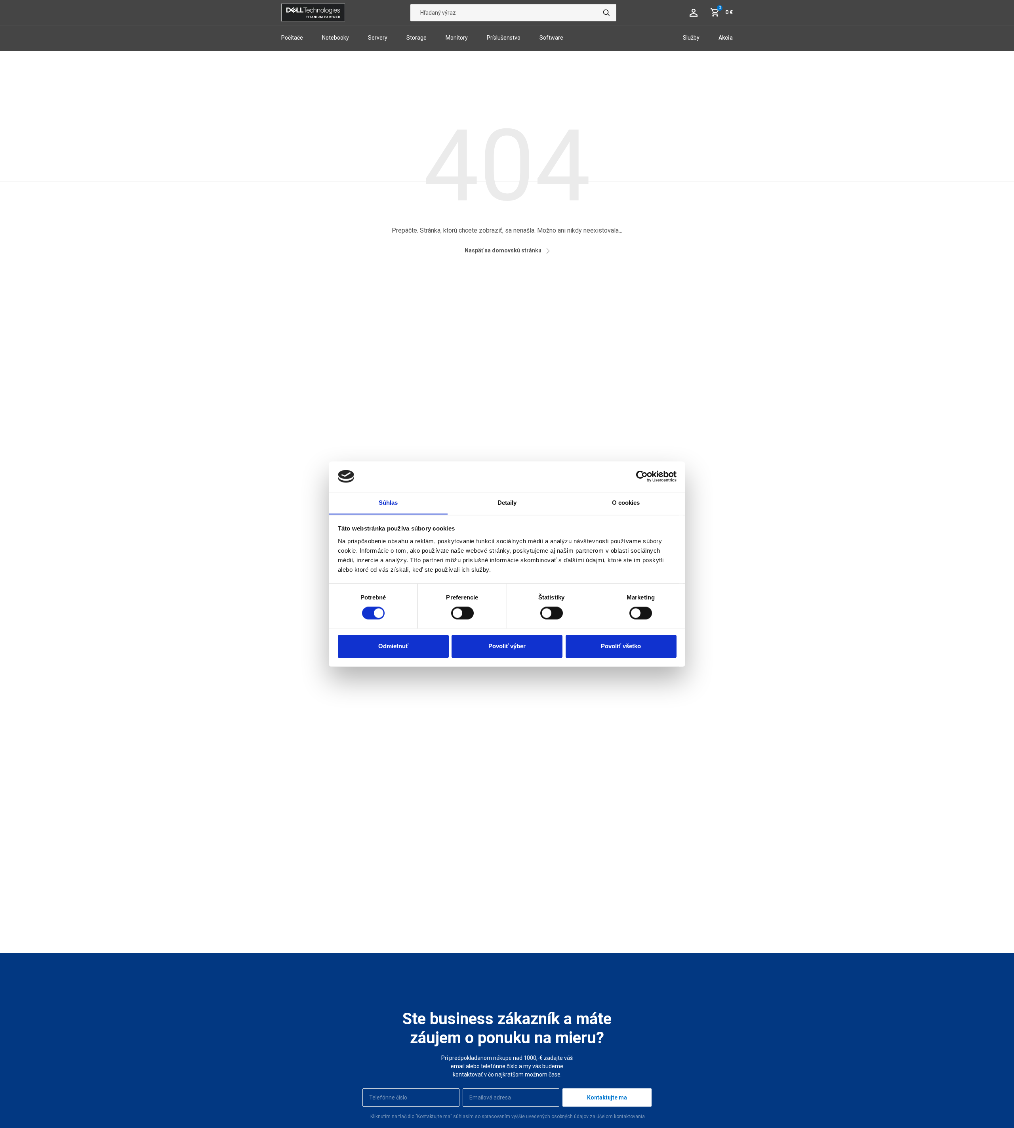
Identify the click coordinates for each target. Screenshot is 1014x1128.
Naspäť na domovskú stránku (503, 250)
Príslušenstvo (503, 37)
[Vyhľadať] (606, 12)
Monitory (457, 37)
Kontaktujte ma (607, 1097)
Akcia (726, 37)
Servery (377, 37)
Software (551, 37)
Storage (416, 37)
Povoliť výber (507, 646)
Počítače (292, 37)
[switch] (462, 613)
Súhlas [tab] (388, 502)
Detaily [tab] (507, 502)
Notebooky (335, 37)
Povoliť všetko (621, 646)
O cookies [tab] (626, 502)
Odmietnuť (393, 646)
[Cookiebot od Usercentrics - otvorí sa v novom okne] (642, 476)
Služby (691, 37)
